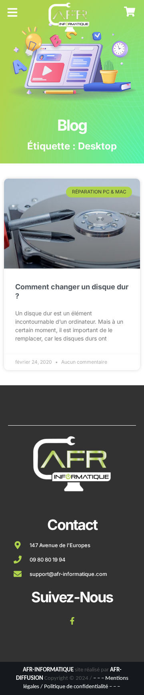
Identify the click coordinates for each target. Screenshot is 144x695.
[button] (12, 12)
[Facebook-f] (72, 620)
